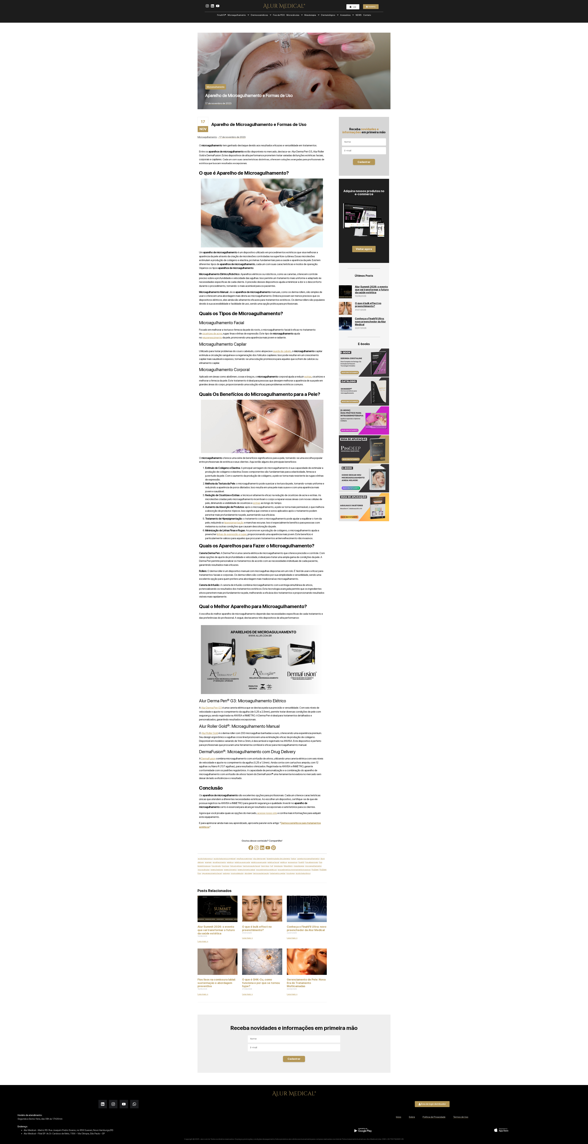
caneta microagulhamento (308, 859)
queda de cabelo (282, 351)
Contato (367, 15)
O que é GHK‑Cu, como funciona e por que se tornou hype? (261, 983)
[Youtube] (267, 847)
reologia (226, 873)
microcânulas (203, 870)
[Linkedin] (262, 847)
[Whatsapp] (134, 1104)
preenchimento (230, 870)
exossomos (292, 862)
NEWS (359, 15)
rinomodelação (237, 873)
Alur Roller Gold (210, 733)
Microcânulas (292, 15)
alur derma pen (259, 859)
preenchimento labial (246, 870)
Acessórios (345, 15)
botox (293, 859)
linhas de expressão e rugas (232, 534)
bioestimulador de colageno (278, 859)
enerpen (208, 862)
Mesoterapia (310, 15)
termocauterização (261, 873)
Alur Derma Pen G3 (211, 707)
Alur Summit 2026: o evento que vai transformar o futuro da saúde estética (216, 930)
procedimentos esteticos (266, 870)
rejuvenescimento (212, 337)
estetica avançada (258, 862)
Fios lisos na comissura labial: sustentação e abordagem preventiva (217, 983)
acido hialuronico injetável (225, 859)
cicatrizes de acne (212, 333)
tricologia (290, 873)
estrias (308, 376)
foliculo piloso (236, 866)
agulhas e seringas (244, 859)
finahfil (301, 862)
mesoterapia (299, 866)
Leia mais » (203, 941)
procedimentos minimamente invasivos (294, 870)
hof (271, 866)
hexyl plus (265, 866)
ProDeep (315, 870)
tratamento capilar (277, 873)
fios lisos (225, 866)
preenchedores (217, 870)
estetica (230, 862)
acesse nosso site (267, 813)
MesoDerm (288, 866)
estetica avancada (242, 862)
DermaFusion (208, 758)
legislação (278, 866)
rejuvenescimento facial (212, 873)
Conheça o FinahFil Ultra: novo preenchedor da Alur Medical (306, 928)
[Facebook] (250, 847)
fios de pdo (216, 866)
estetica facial (273, 862)
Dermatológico (328, 15)
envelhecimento (219, 862)
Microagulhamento (237, 15)
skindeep (248, 873)
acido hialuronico (205, 859)
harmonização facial (251, 866)
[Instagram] (256, 847)
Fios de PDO (279, 15)
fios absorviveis (311, 862)
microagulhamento (313, 866)
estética (283, 862)
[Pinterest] (273, 847)
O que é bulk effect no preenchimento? (257, 928)
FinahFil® (221, 15)
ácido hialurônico (303, 873)
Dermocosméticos (259, 15)
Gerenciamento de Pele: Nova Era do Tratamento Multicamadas (306, 983)
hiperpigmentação (234, 522)
